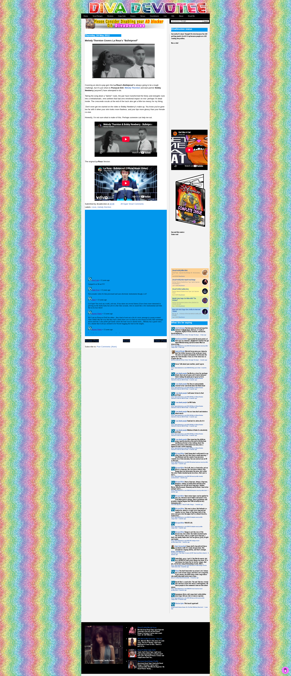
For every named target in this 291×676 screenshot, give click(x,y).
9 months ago (185, 567)
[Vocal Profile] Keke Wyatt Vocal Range (183, 280)
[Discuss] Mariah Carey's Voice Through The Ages (185, 335)
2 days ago (203, 335)
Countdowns (154, 16)
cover (94, 207)
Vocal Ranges (98, 16)
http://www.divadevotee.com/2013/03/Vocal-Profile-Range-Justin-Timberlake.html (189, 566)
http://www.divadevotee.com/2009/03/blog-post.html (185, 368)
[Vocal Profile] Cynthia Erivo (180, 289)
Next (120, 646)
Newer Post (92, 340)
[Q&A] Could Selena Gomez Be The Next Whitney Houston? (187, 607)
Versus (142, 16)
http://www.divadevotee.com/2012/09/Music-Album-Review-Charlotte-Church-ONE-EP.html (187, 378)
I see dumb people (181, 373)
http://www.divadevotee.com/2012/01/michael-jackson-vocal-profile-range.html (189, 346)
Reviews (110, 16)
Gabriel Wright (180, 351)
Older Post (160, 340)
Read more (182, 276)
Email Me (191, 16)
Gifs (172, 16)
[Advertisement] (188, 85)
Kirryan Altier (179, 453)
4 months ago (193, 380)
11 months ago (183, 590)
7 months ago (182, 463)
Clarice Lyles (179, 603)
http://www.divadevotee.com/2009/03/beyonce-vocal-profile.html (189, 490)
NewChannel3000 (181, 339)
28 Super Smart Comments (132, 204)
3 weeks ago (203, 360)
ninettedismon (180, 328)
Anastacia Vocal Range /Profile (148, 661)
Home (86, 16)
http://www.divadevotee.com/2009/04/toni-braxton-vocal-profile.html (187, 589)
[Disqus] (126, 242)
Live (165, 16)
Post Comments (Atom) (107, 347)
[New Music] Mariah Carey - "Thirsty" (150, 638)
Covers (132, 16)
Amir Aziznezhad (180, 546)
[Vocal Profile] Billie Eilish (179, 270)
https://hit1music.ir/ (178, 551)
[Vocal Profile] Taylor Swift (147, 650)
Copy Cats (122, 16)
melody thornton (104, 207)
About (181, 16)
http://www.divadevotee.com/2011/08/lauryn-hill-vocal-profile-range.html (188, 598)
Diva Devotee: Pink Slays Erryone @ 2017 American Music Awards (189, 553)
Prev (86, 646)
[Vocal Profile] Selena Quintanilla (180, 578)
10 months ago (195, 578)
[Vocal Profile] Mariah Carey (147, 627)
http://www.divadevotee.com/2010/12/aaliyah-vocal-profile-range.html (187, 517)
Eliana (177, 571)
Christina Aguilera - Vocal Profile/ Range (182, 504)
